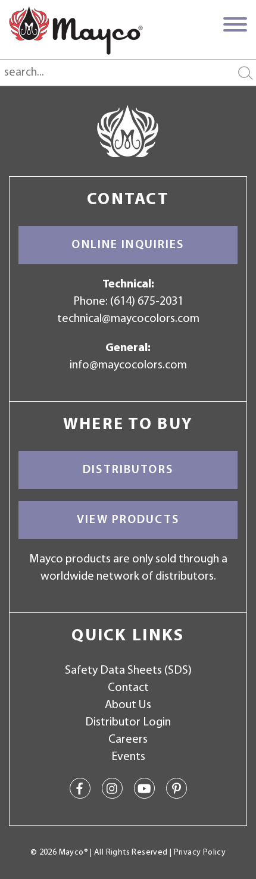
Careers (128, 740)
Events (128, 757)
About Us (128, 705)
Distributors (128, 470)
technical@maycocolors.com (128, 319)
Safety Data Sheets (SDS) (128, 671)
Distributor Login (128, 722)
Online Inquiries (127, 245)
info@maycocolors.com (128, 365)
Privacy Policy (200, 852)
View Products (128, 520)
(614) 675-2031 (146, 302)
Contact (128, 688)
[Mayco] (76, 30)
